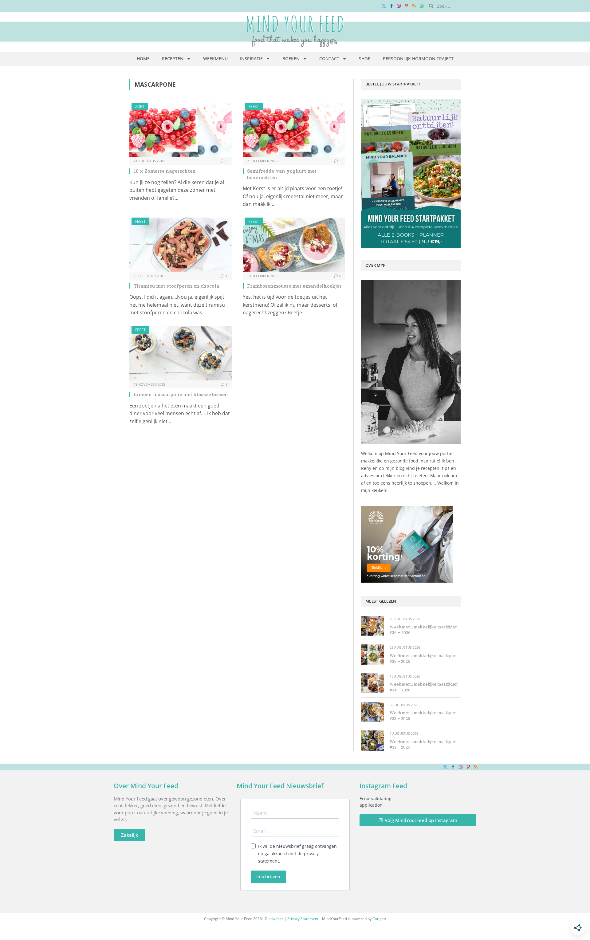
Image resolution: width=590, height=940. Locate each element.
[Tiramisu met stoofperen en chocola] (180, 245)
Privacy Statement (302, 918)
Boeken (291, 58)
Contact (329, 58)
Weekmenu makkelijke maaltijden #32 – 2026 (424, 744)
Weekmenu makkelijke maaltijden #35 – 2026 (424, 658)
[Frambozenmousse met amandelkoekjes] (294, 245)
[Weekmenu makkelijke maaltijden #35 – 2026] (372, 654)
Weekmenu (215, 58)
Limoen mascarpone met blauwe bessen (181, 394)
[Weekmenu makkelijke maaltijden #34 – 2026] (372, 683)
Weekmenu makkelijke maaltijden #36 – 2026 (424, 629)
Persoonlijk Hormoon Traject (418, 58)
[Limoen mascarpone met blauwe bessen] (180, 353)
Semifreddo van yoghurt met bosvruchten (282, 174)
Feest (254, 106)
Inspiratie (251, 58)
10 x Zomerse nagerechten (165, 171)
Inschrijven (268, 876)
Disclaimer (274, 918)
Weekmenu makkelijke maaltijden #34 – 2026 (424, 687)
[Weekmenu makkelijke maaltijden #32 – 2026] (372, 740)
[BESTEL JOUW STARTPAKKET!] (411, 173)
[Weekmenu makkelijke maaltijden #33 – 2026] (372, 712)
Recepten (172, 58)
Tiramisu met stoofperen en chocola (176, 286)
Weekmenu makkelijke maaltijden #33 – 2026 (424, 715)
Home (143, 58)
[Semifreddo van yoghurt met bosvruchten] (294, 130)
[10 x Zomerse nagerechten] (180, 130)
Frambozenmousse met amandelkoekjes (294, 286)
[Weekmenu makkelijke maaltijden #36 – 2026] (372, 626)
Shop (365, 58)
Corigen (379, 918)
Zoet (139, 106)
